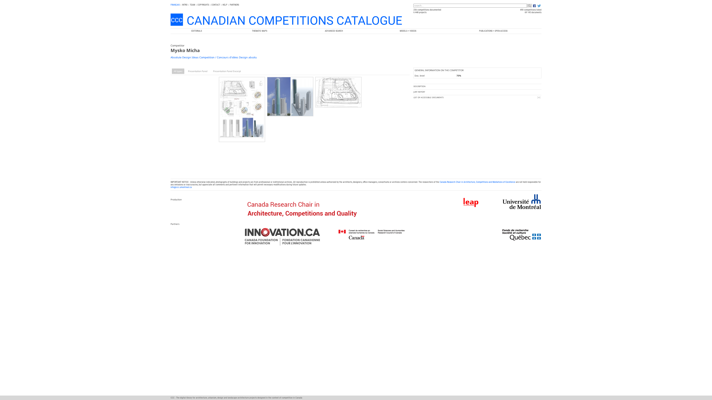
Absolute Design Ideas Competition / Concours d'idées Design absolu (214, 57)
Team (192, 5)
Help (224, 5)
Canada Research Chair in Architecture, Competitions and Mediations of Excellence (477, 182)
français (175, 5)
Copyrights (203, 5)
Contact (215, 5)
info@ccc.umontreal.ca (181, 187)
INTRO (184, 5)
